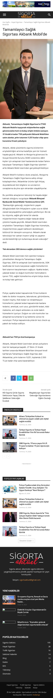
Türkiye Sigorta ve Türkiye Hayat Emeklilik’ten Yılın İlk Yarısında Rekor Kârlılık (34, 432)
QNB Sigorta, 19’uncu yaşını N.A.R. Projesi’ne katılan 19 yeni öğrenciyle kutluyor (34, 445)
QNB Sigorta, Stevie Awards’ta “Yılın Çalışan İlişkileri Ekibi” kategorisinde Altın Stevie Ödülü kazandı (34, 515)
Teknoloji (19, 688)
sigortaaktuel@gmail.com (30, 580)
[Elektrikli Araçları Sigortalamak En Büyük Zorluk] (9, 613)
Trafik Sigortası (25, 685)
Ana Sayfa (6, 22)
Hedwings (36, 695)
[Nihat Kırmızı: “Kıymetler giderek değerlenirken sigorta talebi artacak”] (9, 625)
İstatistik (28, 688)
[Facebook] (13, 378)
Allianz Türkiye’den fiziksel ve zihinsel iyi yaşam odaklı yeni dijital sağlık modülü (34, 418)
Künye (35, 688)
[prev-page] (4, 456)
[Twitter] (19, 378)
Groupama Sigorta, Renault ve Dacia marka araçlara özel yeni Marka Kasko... (32, 599)
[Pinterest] (25, 378)
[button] (4, 14)
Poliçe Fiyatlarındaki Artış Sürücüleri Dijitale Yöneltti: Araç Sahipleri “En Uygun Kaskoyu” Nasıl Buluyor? (34, 487)
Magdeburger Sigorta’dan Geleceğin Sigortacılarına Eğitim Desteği (39, 395)
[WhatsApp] (31, 378)
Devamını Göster (26, 541)
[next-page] (8, 456)
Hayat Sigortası (16, 22)
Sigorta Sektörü (38, 685)
